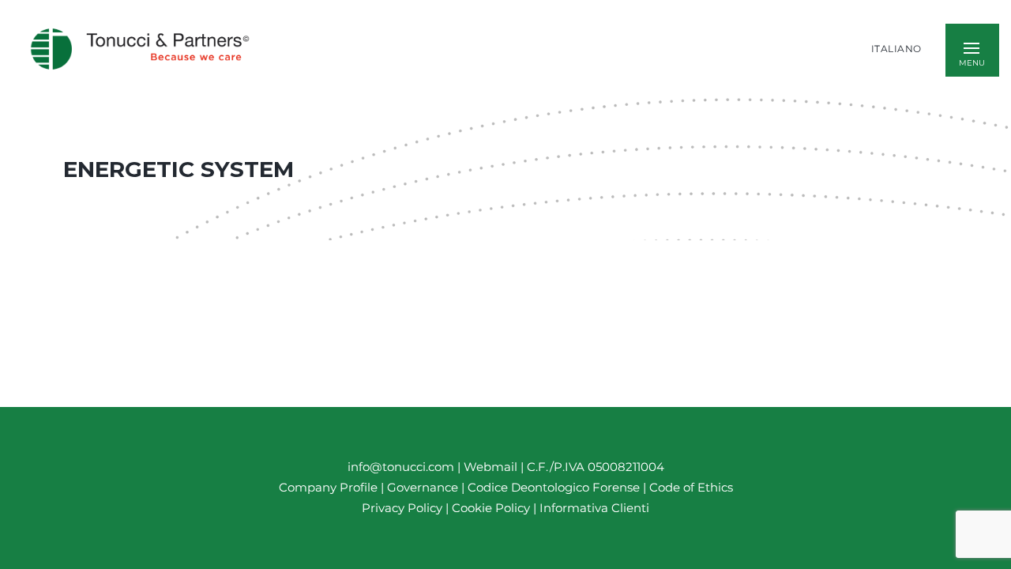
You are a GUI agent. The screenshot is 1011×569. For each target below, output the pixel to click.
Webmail (490, 466)
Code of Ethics (691, 487)
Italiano (896, 49)
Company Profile (328, 487)
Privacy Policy (402, 507)
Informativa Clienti (592, 507)
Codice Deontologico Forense (555, 487)
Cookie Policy (491, 507)
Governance (424, 487)
